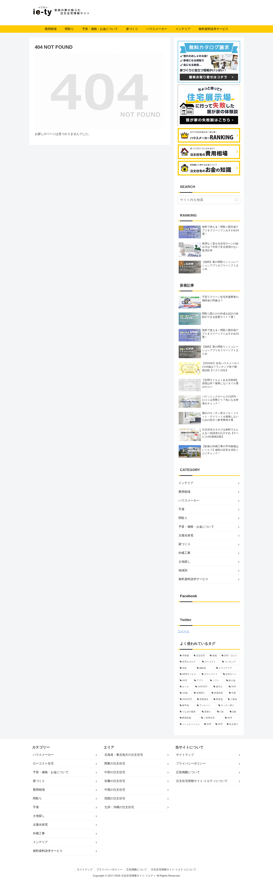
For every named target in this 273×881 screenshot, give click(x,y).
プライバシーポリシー (191, 763)
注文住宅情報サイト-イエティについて (202, 780)
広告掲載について (188, 772)
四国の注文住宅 (114, 798)
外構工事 (184, 552)
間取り (182, 517)
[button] (236, 200)
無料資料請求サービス (193, 579)
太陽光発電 (185, 535)
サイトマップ (185, 754)
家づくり (184, 544)
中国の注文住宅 (114, 789)
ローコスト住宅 (43, 763)
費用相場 (184, 491)
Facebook (188, 596)
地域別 (182, 570)
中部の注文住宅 (114, 772)
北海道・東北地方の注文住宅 (123, 754)
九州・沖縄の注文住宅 (119, 807)
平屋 (181, 509)
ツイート (184, 631)
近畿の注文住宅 (114, 780)
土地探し (184, 561)
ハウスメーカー (188, 500)
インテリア (185, 483)
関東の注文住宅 (114, 763)
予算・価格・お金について (196, 526)
